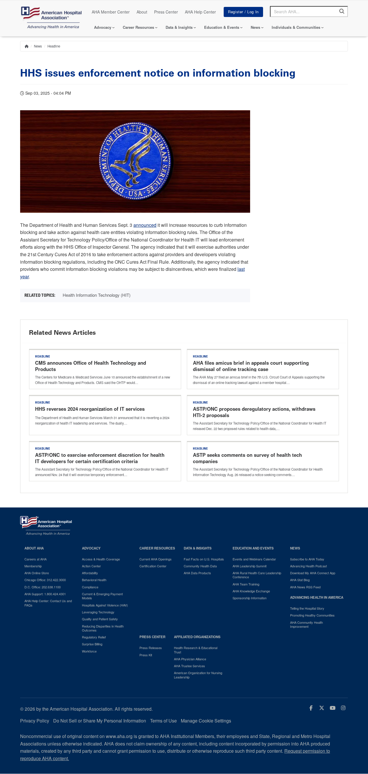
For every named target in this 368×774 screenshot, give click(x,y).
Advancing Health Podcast (308, 566)
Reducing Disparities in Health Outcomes (103, 628)
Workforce (89, 651)
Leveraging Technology (98, 612)
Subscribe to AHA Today (307, 559)
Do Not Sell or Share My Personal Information (99, 720)
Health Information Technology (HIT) (97, 295)
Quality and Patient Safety (100, 619)
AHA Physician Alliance (190, 659)
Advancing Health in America (316, 597)
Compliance (90, 587)
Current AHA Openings (155, 559)
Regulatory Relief (94, 637)
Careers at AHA (35, 559)
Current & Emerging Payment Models (102, 596)
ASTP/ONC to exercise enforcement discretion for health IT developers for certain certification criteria (99, 458)
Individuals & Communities (296, 27)
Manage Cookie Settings (206, 720)
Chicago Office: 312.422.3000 (45, 580)
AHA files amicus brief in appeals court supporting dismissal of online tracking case (251, 365)
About (142, 12)
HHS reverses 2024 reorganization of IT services (90, 408)
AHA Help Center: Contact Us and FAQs (48, 603)
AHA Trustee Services (189, 666)
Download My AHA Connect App (312, 573)
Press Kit (145, 655)
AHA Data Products (197, 573)
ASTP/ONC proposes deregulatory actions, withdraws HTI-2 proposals (254, 412)
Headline (53, 46)
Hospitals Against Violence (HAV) (105, 605)
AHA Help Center (200, 12)
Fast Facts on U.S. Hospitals (204, 559)
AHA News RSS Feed (305, 587)
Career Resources (138, 27)
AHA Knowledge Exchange (251, 591)
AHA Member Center (111, 12)
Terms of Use (163, 720)
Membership (33, 566)
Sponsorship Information (250, 598)
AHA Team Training (246, 584)
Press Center (166, 12)
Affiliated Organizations (197, 636)
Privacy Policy (34, 720)
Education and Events (253, 548)
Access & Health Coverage (101, 559)
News (255, 27)
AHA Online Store (36, 573)
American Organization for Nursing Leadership (198, 675)
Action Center (91, 566)
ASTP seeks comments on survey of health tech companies (247, 458)
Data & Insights (179, 27)
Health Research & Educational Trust (195, 650)
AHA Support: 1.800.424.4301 (45, 594)
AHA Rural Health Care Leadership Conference (257, 575)
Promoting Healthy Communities (312, 615)
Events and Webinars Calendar (254, 559)
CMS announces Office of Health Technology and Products (90, 365)
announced (144, 225)
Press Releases (150, 648)
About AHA (34, 548)
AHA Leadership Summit (250, 566)
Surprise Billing (92, 644)
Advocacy (102, 27)
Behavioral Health (94, 580)
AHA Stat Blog (300, 580)
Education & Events (221, 27)
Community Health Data (200, 566)
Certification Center (152, 566)
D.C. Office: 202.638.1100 (42, 587)
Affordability (90, 573)
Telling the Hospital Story (307, 608)
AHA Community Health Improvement (306, 624)
